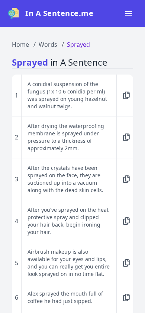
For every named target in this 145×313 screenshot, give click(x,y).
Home (20, 44)
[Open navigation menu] (128, 13)
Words (48, 44)
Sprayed (78, 44)
